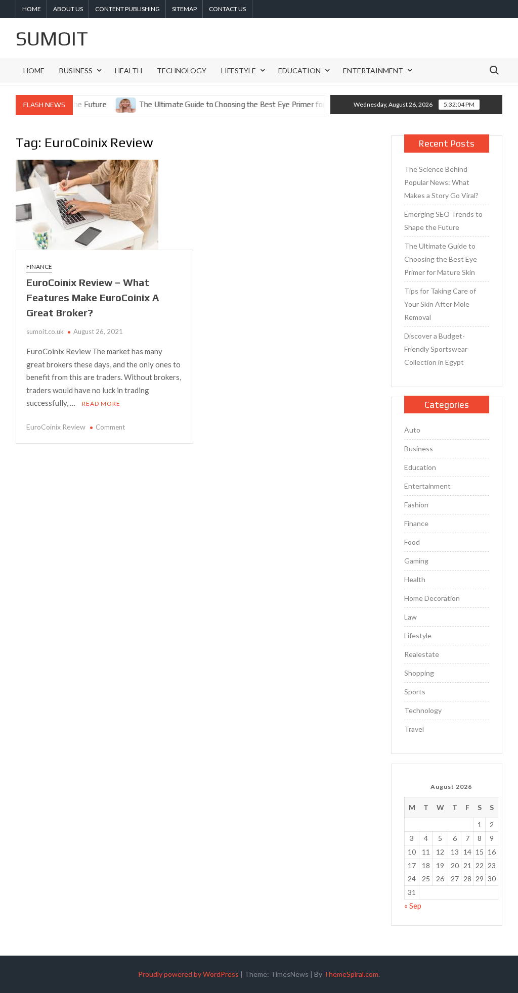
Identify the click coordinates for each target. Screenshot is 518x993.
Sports (414, 691)
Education (299, 70)
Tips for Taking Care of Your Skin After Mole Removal (440, 304)
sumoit (52, 38)
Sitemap (184, 9)
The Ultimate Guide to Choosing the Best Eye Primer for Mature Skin (240, 104)
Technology (181, 70)
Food (412, 542)
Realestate (421, 654)
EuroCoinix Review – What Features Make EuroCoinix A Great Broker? (92, 297)
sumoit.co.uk (45, 331)
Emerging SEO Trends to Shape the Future (443, 220)
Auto (412, 429)
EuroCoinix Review (55, 426)
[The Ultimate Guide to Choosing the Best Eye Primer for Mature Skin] (113, 104)
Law (410, 616)
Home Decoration (432, 598)
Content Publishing (127, 9)
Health (128, 70)
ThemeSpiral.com (351, 974)
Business (76, 70)
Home (31, 9)
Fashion (416, 504)
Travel (414, 729)
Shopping (419, 673)
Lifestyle (238, 70)
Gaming (416, 560)
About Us (68, 9)
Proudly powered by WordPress (188, 974)
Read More (101, 403)
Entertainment (373, 70)
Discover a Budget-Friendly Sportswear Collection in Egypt (435, 349)
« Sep (412, 905)
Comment (110, 427)
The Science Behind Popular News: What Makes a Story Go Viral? (441, 182)
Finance (39, 266)
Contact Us (227, 9)
